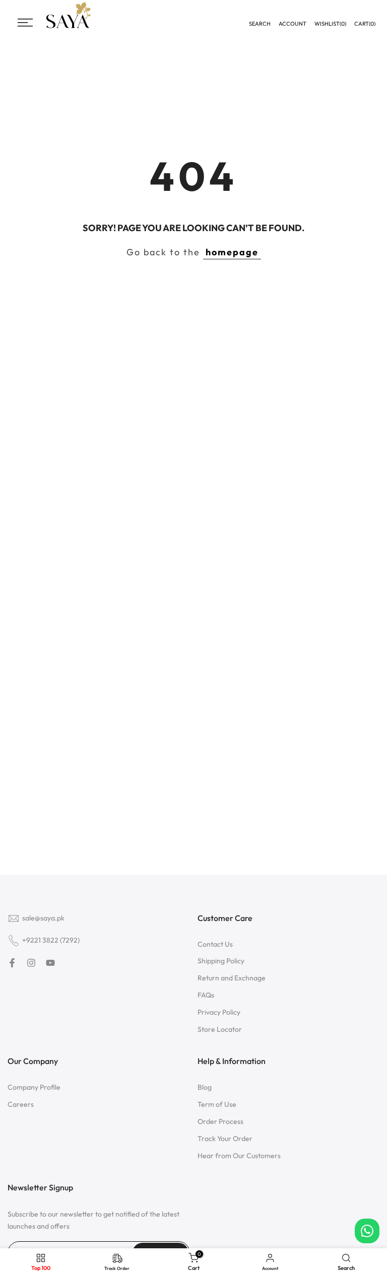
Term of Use (217, 1104)
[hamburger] (25, 22)
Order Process (220, 1121)
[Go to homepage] (68, 27)
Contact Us (215, 944)
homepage (232, 252)
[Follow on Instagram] (31, 963)
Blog (205, 1087)
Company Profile (34, 1087)
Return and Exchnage (232, 977)
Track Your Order (225, 1138)
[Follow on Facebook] (12, 963)
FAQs (206, 995)
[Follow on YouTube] (50, 963)
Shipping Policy (221, 960)
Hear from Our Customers (239, 1155)
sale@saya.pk (43, 918)
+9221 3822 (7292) (51, 940)
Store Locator (220, 1029)
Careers (21, 1104)
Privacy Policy (219, 1012)
